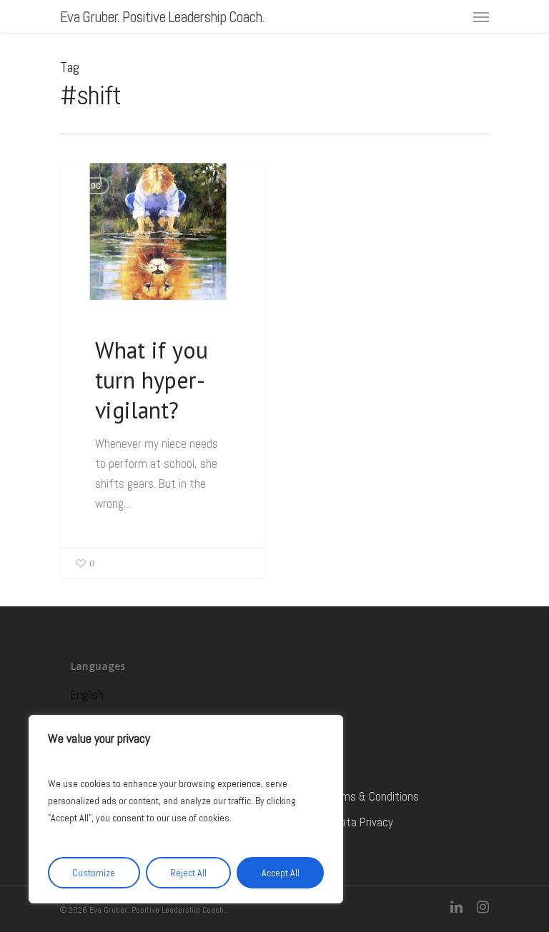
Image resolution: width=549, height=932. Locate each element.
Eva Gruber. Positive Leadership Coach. (162, 16)
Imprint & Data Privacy (340, 822)
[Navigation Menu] (481, 16)
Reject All (188, 872)
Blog (92, 185)
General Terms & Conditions (353, 796)
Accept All (281, 872)
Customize (93, 872)
